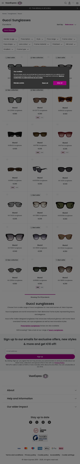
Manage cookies (19, 83)
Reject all (45, 83)
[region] (40, 78)
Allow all (59, 83)
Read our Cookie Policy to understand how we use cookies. (39, 76)
